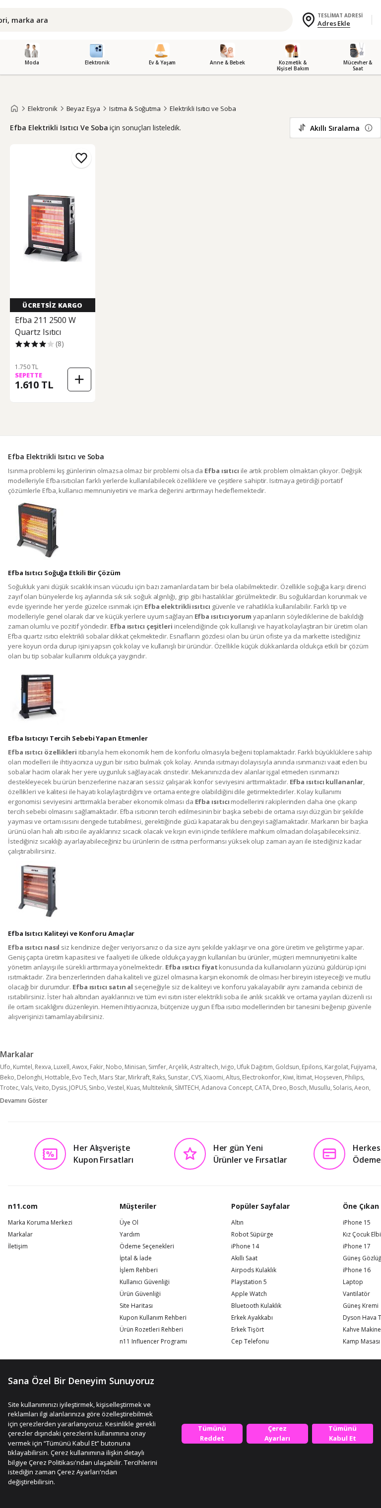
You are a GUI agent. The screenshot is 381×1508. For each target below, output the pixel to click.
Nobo (114, 1067)
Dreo (279, 1087)
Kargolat (336, 1067)
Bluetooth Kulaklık (256, 1306)
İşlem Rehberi (139, 1270)
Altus (233, 1077)
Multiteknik (157, 1087)
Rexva (43, 1067)
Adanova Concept (226, 1087)
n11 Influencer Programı (153, 1342)
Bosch (298, 1087)
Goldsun (287, 1067)
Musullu (319, 1087)
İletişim (18, 1246)
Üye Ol (129, 1223)
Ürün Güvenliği (140, 1294)
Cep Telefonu (250, 1342)
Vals (26, 1087)
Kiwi (288, 1077)
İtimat (304, 1077)
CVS (196, 1077)
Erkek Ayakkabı (252, 1318)
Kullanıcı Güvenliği (145, 1282)
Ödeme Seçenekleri (147, 1246)
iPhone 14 (245, 1246)
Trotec (9, 1087)
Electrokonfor (261, 1077)
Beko (7, 1077)
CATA (262, 1087)
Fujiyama (363, 1067)
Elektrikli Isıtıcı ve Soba (203, 108)
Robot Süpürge (252, 1235)
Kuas (133, 1087)
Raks (158, 1077)
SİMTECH (187, 1087)
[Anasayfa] (14, 108)
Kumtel (22, 1067)
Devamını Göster (24, 1100)
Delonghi (29, 1077)
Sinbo (97, 1087)
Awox (79, 1067)
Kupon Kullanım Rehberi (153, 1318)
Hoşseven (328, 1077)
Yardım (130, 1235)
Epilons (312, 1067)
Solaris (342, 1087)
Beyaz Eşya (83, 108)
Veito (42, 1087)
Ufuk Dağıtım (255, 1067)
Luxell (61, 1067)
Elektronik (43, 108)
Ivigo (227, 1067)
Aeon (361, 1087)
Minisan (135, 1067)
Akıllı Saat (244, 1258)
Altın (237, 1223)
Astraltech (204, 1067)
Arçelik (178, 1067)
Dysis (59, 1087)
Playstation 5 (249, 1282)
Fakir (96, 1067)
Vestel (115, 1087)
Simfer (157, 1067)
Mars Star (112, 1077)
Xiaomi (213, 1077)
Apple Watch (249, 1294)
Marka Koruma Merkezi (40, 1223)
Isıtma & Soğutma (135, 108)
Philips (354, 1077)
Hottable (57, 1077)
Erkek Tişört (247, 1330)
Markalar (20, 1235)
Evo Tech (84, 1077)
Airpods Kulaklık (253, 1270)
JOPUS (77, 1087)
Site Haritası (136, 1306)
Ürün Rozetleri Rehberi (151, 1330)
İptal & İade (136, 1258)
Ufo (5, 1067)
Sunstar (178, 1077)
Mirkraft (139, 1077)
